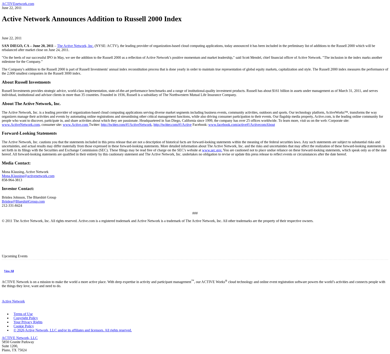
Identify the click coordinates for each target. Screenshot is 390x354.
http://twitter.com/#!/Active (172, 125)
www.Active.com (76, 125)
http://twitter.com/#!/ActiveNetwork (126, 125)
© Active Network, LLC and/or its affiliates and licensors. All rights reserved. (73, 330)
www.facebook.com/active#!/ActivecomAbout (241, 125)
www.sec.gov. (212, 150)
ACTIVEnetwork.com (18, 4)
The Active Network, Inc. (75, 46)
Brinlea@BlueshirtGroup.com (23, 201)
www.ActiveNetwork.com (21, 125)
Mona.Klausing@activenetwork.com (28, 176)
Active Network (13, 301)
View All (9, 271)
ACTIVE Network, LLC (20, 338)
